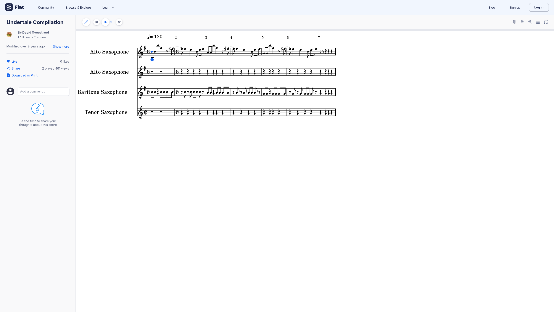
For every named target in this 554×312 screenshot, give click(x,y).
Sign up (514, 7)
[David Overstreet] (9, 35)
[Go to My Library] (14, 7)
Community (46, 7)
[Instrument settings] (86, 22)
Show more (61, 46)
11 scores (40, 37)
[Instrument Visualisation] (119, 22)
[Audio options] (111, 22)
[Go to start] (96, 22)
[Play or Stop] (105, 22)
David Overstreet (35, 32)
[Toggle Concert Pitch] (515, 22)
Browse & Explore (78, 7)
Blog (492, 7)
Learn (106, 7)
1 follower (24, 37)
